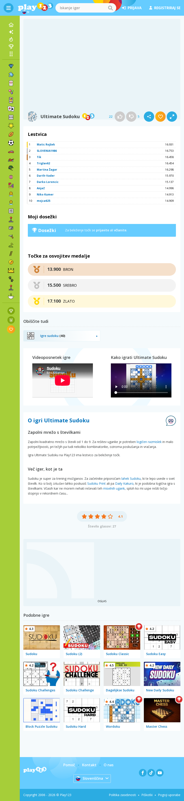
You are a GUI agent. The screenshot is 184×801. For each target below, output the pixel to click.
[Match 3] (11, 66)
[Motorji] (11, 160)
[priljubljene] (11, 329)
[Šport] (11, 134)
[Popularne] (11, 39)
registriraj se (167, 7)
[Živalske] (11, 279)
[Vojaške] (11, 168)
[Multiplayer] (11, 287)
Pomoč (69, 764)
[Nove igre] (11, 32)
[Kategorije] (11, 53)
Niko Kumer (45, 194)
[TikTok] (151, 773)
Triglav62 (43, 163)
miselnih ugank (114, 488)
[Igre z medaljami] (11, 320)
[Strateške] (11, 270)
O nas (109, 764)
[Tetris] (11, 185)
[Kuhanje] (11, 296)
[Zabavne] (11, 126)
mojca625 (43, 201)
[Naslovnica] (11, 25)
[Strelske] (11, 236)
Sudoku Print (96, 483)
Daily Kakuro (124, 483)
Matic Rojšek (46, 144)
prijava (135, 7)
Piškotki (147, 795)
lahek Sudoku (131, 478)
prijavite (102, 230)
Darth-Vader (46, 176)
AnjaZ (41, 188)
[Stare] (11, 245)
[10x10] (11, 117)
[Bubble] (11, 91)
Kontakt (89, 764)
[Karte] (11, 100)
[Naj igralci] (11, 46)
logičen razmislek (149, 442)
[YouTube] (160, 773)
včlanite (120, 230)
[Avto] (11, 151)
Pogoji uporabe (169, 795)
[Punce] (11, 194)
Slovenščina (93, 778)
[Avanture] (11, 262)
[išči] (110, 8)
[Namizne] (11, 228)
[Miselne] (11, 177)
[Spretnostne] (11, 253)
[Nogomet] (11, 143)
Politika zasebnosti (122, 795)
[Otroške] (11, 202)
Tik (39, 157)
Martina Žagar (47, 169)
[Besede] (11, 211)
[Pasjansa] (11, 108)
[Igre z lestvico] (11, 311)
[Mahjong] (11, 83)
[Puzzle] (11, 74)
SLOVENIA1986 (47, 151)
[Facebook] (143, 773)
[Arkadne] (11, 219)
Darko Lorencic (48, 182)
